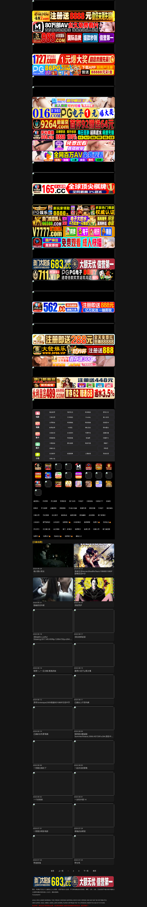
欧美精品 (88, 412)
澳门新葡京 (102, 515)
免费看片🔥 (67, 522)
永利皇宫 (56, 522)
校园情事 (70, 453)
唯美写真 (88, 443)
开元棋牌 (54, 501)
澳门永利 (72, 501)
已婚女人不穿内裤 (82, 702)
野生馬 (77, 863)
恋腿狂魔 (106, 433)
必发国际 (92, 515)
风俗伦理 (106, 453)
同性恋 (106, 448)
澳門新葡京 (46, 522)
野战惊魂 (37, 863)
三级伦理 (52, 417)
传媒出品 (52, 448)
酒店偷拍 (110, 508)
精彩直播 (92, 508)
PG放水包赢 (73, 508)
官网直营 (63, 501)
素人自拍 (106, 417)
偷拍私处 (64, 515)
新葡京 (35, 508)
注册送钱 (90, 501)
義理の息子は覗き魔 (83, 671)
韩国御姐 (70, 422)
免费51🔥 (96, 522)
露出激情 (70, 443)
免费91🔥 (36, 536)
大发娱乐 (36, 522)
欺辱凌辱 (52, 427)
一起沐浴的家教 (81, 768)
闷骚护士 (106, 438)
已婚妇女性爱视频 (41, 734)
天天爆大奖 (46, 529)
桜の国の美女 (39, 571)
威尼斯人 (36, 501)
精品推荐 (52, 412)
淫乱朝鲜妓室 (80, 637)
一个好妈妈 (38, 799)
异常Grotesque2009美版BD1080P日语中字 (52, 702)
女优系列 (70, 433)
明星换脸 (70, 438)
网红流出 (88, 427)
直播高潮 (83, 508)
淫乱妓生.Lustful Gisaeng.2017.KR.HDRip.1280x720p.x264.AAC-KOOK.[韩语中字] (52, 639)
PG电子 (81, 501)
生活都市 (52, 453)
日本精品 (70, 417)
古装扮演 (52, 433)
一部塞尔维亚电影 (41, 831)
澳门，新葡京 (67, 529)
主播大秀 (36, 515)
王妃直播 (46, 515)
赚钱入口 (79, 536)
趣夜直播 (73, 515)
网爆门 (106, 443)
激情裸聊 (87, 522)
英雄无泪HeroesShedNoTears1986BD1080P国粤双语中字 (93, 572)
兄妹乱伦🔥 (58, 536)
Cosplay (88, 417)
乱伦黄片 (55, 515)
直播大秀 (96, 529)
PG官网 (45, 501)
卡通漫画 (52, 443)
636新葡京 (77, 522)
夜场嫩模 (83, 515)
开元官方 (36, 529)
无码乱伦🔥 (107, 522)
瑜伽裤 (88, 438)
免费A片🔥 (47, 536)
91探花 (70, 427)
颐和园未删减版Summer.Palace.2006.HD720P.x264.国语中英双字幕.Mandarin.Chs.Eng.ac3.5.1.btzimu (94, 736)
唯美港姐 (88, 422)
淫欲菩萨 (78, 605)
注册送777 (99, 501)
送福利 (108, 501)
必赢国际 (53, 508)
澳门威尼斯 (106, 529)
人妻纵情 (88, 453)
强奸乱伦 (70, 412)
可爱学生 (88, 433)
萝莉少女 (106, 412)
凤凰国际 (63, 508)
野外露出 (106, 427)
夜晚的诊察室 (80, 831)
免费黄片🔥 (69, 536)
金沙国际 (56, 529)
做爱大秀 (87, 529)
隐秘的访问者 (39, 605)
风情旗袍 (52, 438)
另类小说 (52, 459)
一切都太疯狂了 (40, 768)
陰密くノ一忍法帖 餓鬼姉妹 (45, 671)
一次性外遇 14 (80, 799)
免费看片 (78, 529)
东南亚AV (106, 422)
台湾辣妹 (52, 422)
